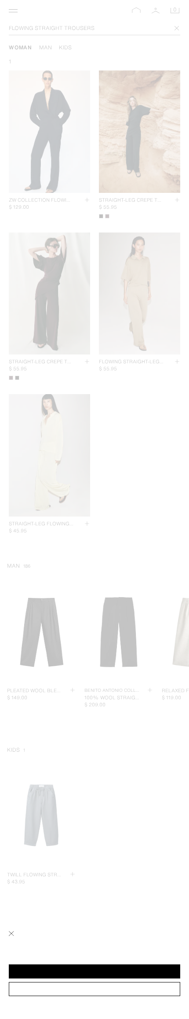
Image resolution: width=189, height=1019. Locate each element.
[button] (94, 971)
